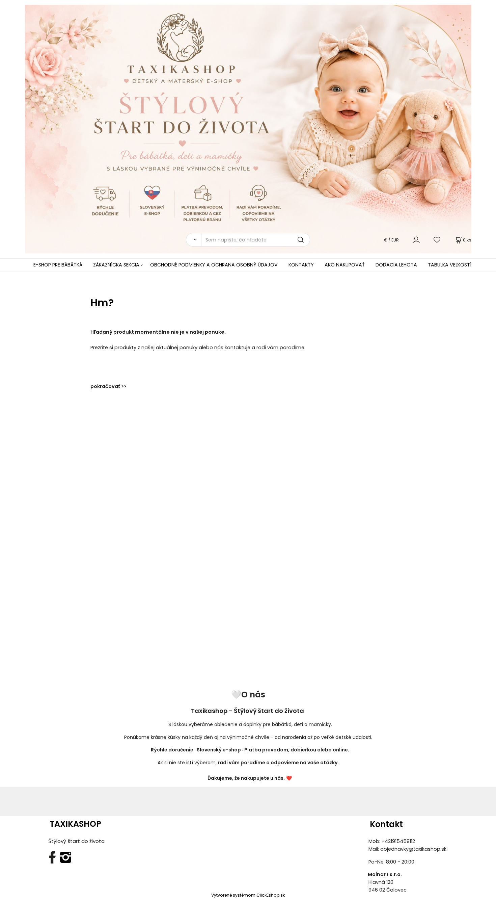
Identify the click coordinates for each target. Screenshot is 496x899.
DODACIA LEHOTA (396, 264)
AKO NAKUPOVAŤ (345, 264)
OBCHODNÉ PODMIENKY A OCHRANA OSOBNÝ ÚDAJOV (214, 264)
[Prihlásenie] (416, 239)
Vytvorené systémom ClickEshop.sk (248, 895)
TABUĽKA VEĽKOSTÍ (449, 264)
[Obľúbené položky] (437, 239)
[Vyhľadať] (193, 240)
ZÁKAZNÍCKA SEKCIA (116, 264)
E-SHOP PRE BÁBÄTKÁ (57, 264)
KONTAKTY (301, 264)
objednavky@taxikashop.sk (413, 849)
